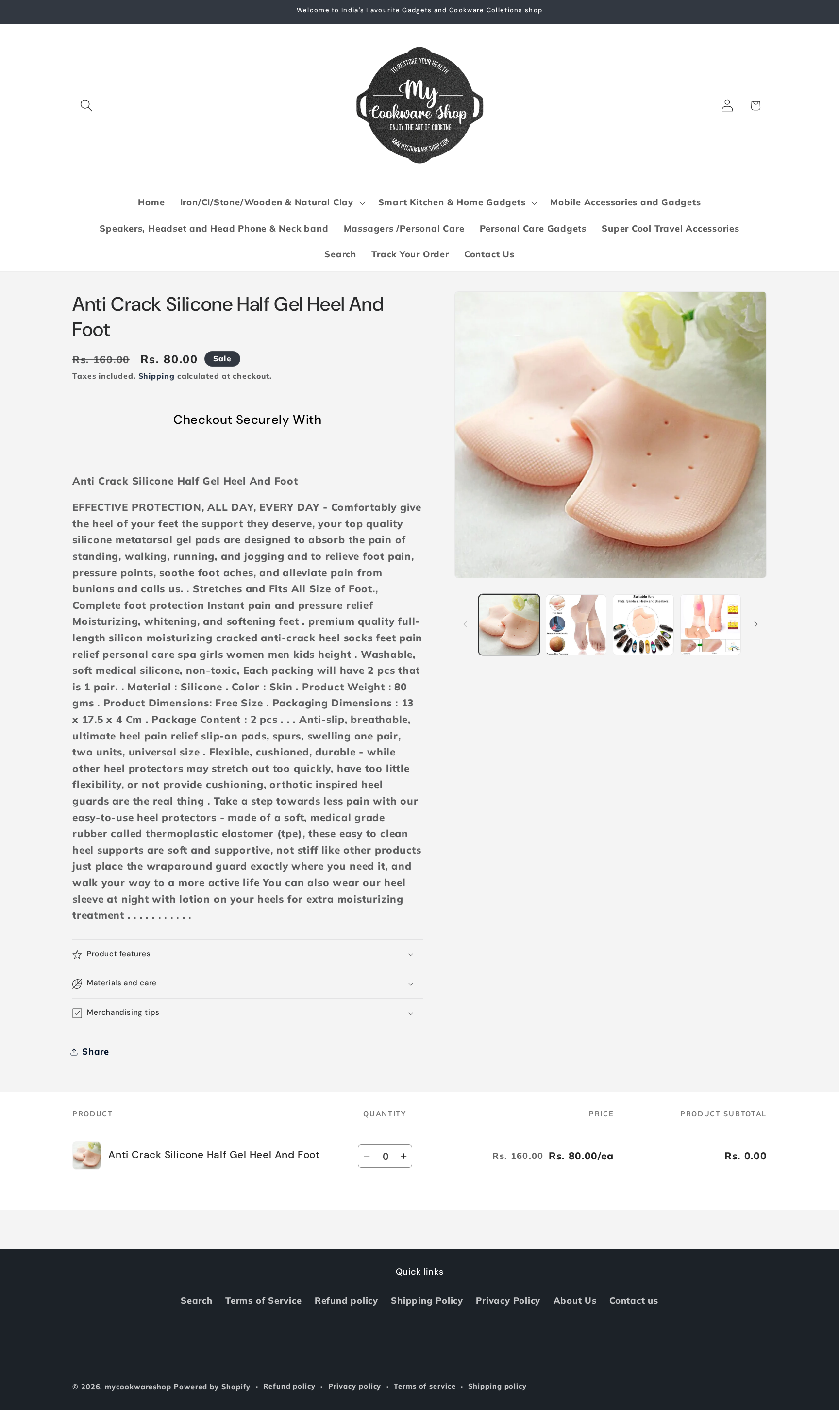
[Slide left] (465, 624)
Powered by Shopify (212, 1386)
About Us (575, 1300)
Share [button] (95, 1051)
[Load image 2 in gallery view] (576, 624)
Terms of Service (263, 1300)
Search (197, 1300)
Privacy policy (355, 1386)
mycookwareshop (138, 1386)
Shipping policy (497, 1386)
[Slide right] (756, 624)
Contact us (633, 1300)
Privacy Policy (508, 1300)
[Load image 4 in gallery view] (710, 624)
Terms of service (425, 1386)
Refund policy (346, 1300)
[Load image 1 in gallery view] (509, 624)
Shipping (156, 376)
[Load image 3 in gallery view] (643, 624)
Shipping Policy (427, 1300)
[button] (86, 105)
